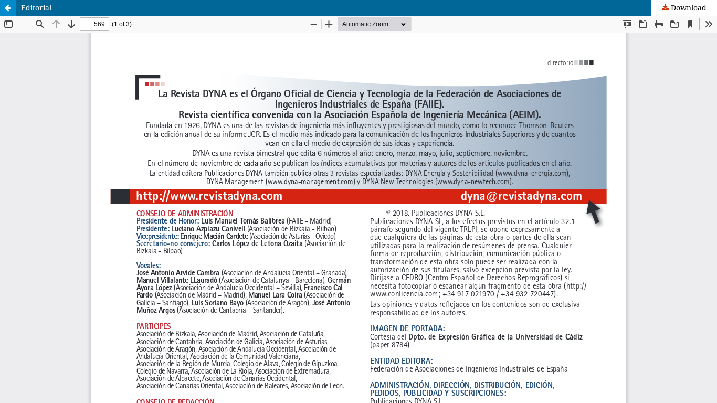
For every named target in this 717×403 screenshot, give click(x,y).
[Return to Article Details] (8, 8)
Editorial (36, 8)
